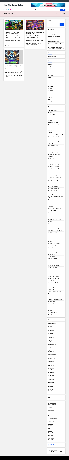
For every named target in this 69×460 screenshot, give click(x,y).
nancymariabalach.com (52, 343)
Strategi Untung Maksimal (53, 282)
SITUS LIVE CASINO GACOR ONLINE (55, 451)
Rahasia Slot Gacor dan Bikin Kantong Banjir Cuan (56, 197)
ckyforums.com (50, 336)
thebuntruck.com (51, 351)
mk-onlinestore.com (51, 341)
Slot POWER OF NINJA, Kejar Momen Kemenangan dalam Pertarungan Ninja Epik (56, 48)
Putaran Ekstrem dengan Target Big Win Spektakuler (55, 181)
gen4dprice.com (51, 438)
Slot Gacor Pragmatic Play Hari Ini (54, 247)
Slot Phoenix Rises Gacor (52, 267)
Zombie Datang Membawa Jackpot (54, 314)
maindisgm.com (51, 365)
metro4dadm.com (51, 372)
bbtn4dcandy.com (51, 385)
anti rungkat (50, 112)
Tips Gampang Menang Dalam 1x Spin (55, 299)
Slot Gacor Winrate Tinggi (53, 252)
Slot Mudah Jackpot (51, 263)
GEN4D (49, 445)
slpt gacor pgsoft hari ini (52, 274)
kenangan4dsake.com (52, 383)
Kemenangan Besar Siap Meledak (54, 162)
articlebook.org (50, 329)
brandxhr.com (50, 333)
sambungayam (50, 206)
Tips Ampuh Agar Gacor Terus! (53, 287)
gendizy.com (50, 425)
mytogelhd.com (50, 378)
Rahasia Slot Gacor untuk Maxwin (54, 199)
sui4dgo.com (50, 431)
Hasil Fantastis (50, 143)
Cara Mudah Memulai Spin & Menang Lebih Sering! (56, 127)
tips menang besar (51, 301)
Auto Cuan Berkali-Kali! (52, 114)
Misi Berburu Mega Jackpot (53, 170)
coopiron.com (50, 392)
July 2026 (50, 66)
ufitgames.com (50, 350)
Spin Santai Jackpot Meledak (53, 276)
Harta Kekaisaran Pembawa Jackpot (54, 141)
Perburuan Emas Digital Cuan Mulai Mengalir (54, 178)
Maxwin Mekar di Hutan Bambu (54, 164)
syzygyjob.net (50, 347)
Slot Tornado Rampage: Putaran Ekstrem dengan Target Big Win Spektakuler (55, 34)
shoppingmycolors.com (52, 344)
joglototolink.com (51, 368)
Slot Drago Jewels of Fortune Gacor (54, 219)
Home (57, 13)
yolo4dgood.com (51, 379)
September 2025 (51, 88)
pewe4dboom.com (51, 376)
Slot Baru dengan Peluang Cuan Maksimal (55, 212)
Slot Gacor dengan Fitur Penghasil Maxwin (55, 228)
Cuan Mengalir (50, 132)
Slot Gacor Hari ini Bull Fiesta (53, 234)
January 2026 (50, 79)
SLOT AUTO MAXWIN (52, 210)
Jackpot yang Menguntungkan (53, 152)
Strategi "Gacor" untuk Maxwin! (53, 278)
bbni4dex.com (50, 357)
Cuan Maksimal (51, 130)
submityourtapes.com (52, 404)
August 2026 (50, 64)
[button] (62, 10)
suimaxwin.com (50, 389)
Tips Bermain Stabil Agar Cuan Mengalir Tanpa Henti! (55, 294)
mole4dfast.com (51, 371)
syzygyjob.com (50, 407)
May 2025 (50, 97)
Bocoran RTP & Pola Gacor (53, 122)
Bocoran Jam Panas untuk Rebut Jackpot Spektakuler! (55, 120)
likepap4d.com (50, 369)
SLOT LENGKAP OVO (51, 444)
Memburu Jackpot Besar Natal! (53, 166)
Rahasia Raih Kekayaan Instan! (53, 188)
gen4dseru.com (50, 436)
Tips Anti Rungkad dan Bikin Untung (54, 291)
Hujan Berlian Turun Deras (53, 145)
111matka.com (50, 326)
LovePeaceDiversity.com (52, 418)
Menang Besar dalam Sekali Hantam (54, 168)
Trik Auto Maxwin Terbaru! (52, 308)
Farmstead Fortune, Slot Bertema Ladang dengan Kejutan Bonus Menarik (55, 41)
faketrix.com (50, 340)
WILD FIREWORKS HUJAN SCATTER (55, 312)
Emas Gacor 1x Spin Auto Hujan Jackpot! (55, 134)
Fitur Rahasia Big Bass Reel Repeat (54, 136)
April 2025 (50, 99)
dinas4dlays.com (51, 382)
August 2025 (50, 90)
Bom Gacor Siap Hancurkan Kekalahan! (55, 124)
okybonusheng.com (51, 364)
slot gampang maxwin (52, 254)
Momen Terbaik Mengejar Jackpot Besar (55, 175)
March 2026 (50, 75)
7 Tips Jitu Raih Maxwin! (52, 110)
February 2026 (50, 77)
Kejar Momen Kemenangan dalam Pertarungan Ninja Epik (54, 159)
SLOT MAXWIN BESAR (52, 258)
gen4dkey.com (50, 439)
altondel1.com (50, 386)
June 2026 (50, 68)
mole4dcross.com (51, 361)
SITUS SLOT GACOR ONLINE (53, 450)
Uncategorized (50, 310)
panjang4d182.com (51, 375)
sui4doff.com (50, 424)
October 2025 (50, 86)
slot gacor (50, 221)
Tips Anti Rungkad (51, 289)
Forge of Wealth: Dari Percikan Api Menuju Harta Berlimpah (55, 37)
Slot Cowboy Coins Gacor (52, 217)
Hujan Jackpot (50, 147)
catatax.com (50, 422)
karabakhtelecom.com (52, 334)
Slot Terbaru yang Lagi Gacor (53, 269)
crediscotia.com (51, 421)
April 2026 (50, 73)
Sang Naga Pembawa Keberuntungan (55, 208)
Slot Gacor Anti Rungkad (52, 223)
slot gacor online (51, 241)
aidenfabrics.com (51, 327)
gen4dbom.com (50, 435)
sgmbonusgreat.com (51, 362)
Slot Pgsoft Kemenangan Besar (53, 265)
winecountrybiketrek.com (52, 354)
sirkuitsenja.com (51, 390)
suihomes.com (50, 432)
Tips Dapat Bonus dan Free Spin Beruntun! (55, 297)
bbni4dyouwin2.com (51, 358)
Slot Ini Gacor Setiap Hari (52, 256)
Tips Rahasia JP (51, 303)
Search (49, 20)
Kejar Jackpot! (50, 156)
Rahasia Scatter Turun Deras (53, 190)
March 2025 (50, 101)
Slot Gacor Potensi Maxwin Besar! (54, 245)
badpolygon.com (51, 330)
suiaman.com (50, 429)
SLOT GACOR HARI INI (52, 232)
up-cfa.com (50, 348)
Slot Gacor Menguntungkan (53, 239)
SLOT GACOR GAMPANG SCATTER (55, 230)
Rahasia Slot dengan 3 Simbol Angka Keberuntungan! (54, 194)
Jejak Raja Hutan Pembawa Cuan (54, 154)
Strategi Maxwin (51, 280)
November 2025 (51, 84)
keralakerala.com (51, 337)
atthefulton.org (51, 355)
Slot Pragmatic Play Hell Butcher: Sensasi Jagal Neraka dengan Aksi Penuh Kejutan (55, 44)
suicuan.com (50, 428)
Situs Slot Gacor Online (13, 5)
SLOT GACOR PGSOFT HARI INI (54, 243)
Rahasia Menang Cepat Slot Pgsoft (54, 186)
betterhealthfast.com (52, 323)
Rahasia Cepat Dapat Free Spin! (54, 184)
